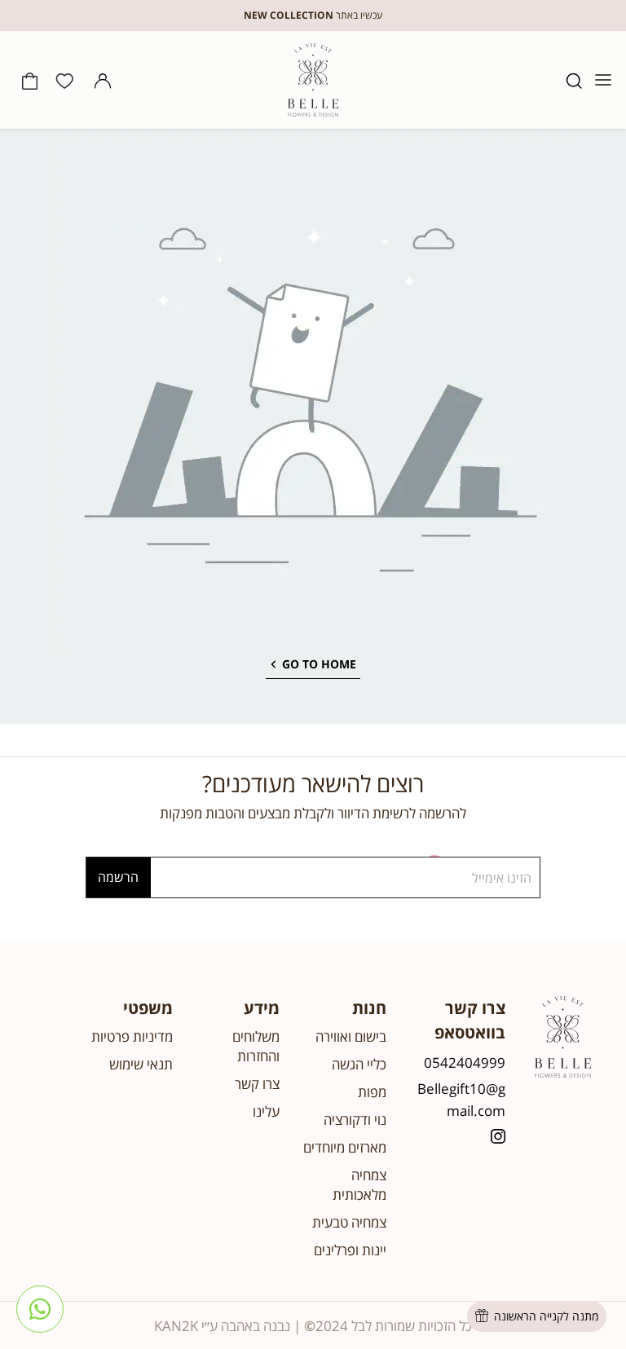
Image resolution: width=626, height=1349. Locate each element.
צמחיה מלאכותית (359, 1185)
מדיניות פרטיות (132, 1036)
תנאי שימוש (141, 1064)
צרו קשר (257, 1083)
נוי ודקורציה (355, 1119)
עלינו (266, 1111)
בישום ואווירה (350, 1036)
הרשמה (118, 877)
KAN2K (176, 1325)
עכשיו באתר (313, 15)
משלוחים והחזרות (256, 1046)
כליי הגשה (359, 1064)
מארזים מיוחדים (344, 1147)
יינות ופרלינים (350, 1250)
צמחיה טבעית (349, 1222)
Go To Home (319, 664)
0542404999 (464, 1062)
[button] (574, 80)
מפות (372, 1091)
